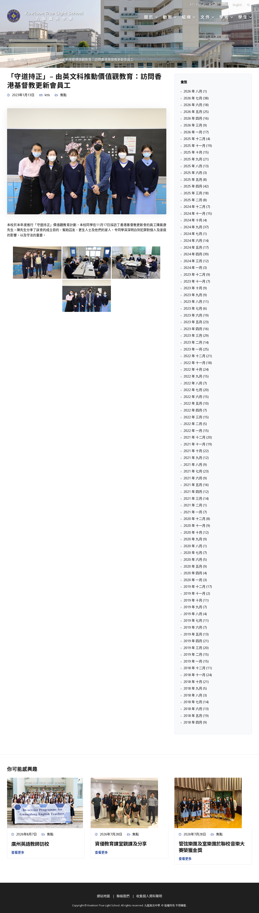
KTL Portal (197, 4)
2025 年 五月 (193, 179)
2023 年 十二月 (194, 274)
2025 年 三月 (193, 193)
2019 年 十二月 (194, 586)
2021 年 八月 (193, 464)
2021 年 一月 (193, 512)
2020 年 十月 (193, 532)
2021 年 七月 (193, 471)
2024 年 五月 (193, 247)
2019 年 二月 (193, 654)
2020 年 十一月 (194, 525)
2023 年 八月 (193, 301)
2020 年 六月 (193, 559)
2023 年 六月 (193, 315)
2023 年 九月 (193, 295)
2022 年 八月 (193, 383)
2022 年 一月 (193, 430)
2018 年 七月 (193, 702)
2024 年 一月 (193, 267)
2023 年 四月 (193, 329)
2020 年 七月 (193, 552)
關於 (149, 17)
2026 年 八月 (193, 91)
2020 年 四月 (193, 573)
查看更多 (17, 852)
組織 (187, 17)
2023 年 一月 (193, 349)
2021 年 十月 (193, 451)
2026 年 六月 (193, 105)
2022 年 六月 (193, 396)
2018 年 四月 (193, 722)
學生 (243, 17)
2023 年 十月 (193, 288)
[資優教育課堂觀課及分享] (124, 802)
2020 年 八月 (193, 546)
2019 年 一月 (193, 661)
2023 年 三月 (193, 335)
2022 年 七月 (193, 390)
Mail (225, 4)
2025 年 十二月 (194, 139)
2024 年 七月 (193, 233)
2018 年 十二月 (194, 668)
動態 (168, 17)
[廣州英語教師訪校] (45, 802)
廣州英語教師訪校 (30, 843)
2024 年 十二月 (194, 206)
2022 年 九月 (193, 376)
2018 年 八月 (193, 695)
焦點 (63, 95)
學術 (224, 17)
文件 (206, 17)
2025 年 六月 (193, 172)
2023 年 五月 (193, 322)
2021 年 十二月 (194, 437)
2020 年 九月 (193, 539)
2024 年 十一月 (194, 213)
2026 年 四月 (193, 118)
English (237, 4)
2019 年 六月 (193, 627)
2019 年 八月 (193, 614)
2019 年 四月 (193, 641)
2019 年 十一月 (194, 593)
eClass (213, 4)
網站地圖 (103, 896)
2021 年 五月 (193, 485)
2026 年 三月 (193, 125)
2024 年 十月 (193, 220)
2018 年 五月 (193, 715)
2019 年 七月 (193, 620)
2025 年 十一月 (194, 145)
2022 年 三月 (193, 417)
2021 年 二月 (193, 505)
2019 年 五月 (193, 634)
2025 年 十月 (193, 152)
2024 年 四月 (193, 254)
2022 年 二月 (193, 424)
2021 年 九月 (193, 457)
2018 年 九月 (193, 688)
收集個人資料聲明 (149, 896)
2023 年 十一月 (194, 281)
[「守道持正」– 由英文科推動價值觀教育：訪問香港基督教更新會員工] (86, 161)
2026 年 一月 (193, 132)
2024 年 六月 (193, 240)
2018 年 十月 (193, 681)
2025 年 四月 (193, 186)
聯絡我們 (123, 896)
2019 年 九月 (193, 607)
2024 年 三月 (193, 261)
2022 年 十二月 (194, 356)
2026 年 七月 (193, 98)
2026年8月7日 (26, 834)
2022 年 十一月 (194, 363)
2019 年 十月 (193, 600)
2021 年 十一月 (194, 444)
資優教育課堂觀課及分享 (121, 843)
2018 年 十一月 (194, 675)
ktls (47, 95)
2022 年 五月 (193, 403)
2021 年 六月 (193, 478)
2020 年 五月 (193, 566)
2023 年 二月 (193, 342)
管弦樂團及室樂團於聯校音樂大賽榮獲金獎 (212, 846)
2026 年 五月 (193, 111)
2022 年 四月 (193, 410)
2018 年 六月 (193, 709)
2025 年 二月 (193, 200)
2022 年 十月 (193, 369)
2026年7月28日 (111, 834)
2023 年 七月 (193, 308)
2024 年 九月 (193, 227)
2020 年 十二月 (194, 518)
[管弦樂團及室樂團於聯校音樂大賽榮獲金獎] (208, 802)
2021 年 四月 (193, 491)
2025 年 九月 (193, 159)
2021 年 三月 (193, 498)
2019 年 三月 (193, 648)
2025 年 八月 (193, 166)
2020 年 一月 (193, 580)
